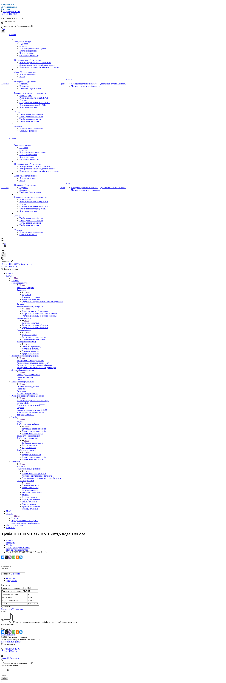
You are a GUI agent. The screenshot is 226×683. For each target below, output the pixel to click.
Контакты (121, 84)
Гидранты (23, 84)
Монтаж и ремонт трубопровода (85, 86)
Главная (5, 84)
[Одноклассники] (17, 557)
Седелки (23, 100)
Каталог (12, 34)
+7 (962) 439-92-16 (9, 14)
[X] (6, 557)
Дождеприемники (27, 74)
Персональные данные (11, 642)
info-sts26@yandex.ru (10, 658)
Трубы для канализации (30, 119)
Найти (4, 678)
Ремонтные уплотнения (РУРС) (33, 98)
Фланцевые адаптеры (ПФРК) (32, 105)
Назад (16, 278)
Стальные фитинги (28, 131)
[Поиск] (3, 31)
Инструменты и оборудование (27, 60)
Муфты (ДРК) (25, 95)
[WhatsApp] (13, 557)
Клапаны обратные (28, 51)
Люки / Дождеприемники (25, 72)
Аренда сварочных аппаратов (84, 84)
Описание (10, 578)
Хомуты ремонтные (28, 107)
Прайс (62, 84)
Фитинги (18, 126)
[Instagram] (7, 671)
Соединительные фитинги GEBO (34, 102)
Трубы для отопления (29, 121)
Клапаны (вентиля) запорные (32, 48)
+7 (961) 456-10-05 (11, 11)
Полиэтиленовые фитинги (31, 128)
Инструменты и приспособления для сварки (39, 67)
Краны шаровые (26, 53)
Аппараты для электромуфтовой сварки (37, 65)
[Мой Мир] (20, 557)
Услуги (69, 79)
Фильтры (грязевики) (28, 55)
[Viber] (10, 557)
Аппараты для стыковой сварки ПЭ (35, 62)
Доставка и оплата (108, 84)
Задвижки (23, 44)
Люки (22, 77)
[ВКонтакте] (2, 557)
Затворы (23, 46)
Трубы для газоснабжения (31, 117)
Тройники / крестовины (30, 88)
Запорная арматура (22, 41)
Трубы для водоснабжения (31, 114)
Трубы (17, 112)
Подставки (24, 86)
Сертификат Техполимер (12, 609)
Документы (11, 580)
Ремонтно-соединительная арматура (30, 93)
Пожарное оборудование (25, 81)
